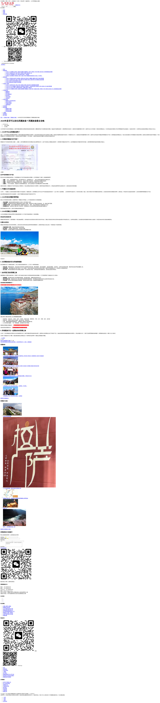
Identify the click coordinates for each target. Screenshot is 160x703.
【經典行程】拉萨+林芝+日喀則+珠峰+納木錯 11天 (19, 73)
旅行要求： (3, 546)
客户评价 (5, 115)
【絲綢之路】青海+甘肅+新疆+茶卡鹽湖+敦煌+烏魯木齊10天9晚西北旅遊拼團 (25, 79)
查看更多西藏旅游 (4, 398)
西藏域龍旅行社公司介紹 (8, 674)
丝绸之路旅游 (9, 102)
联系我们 (2, 64)
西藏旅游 (5, 70)
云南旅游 (8, 98)
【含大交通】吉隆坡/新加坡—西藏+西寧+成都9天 (19, 87)
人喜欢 (2, 338)
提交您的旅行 (3, 547)
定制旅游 (5, 105)
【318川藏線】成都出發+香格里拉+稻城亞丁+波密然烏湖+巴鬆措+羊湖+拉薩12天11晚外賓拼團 (29, 86)
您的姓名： (3, 537)
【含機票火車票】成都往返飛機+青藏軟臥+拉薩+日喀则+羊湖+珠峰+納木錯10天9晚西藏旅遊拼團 (29, 71)
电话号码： (3, 539)
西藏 (4, 11)
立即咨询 (5, 701)
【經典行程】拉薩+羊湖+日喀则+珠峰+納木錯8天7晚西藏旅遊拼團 (22, 84)
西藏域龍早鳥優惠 (7, 676)
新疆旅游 (5, 77)
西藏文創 (5, 691)
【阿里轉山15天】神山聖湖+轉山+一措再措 (17, 74)
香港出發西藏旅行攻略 (5, 340)
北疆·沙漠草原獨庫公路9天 (13, 81)
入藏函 (4, 112)
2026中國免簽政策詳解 (8, 608)
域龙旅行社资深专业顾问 (8, 675)
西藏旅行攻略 (9, 108)
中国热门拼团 (6, 83)
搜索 (14, 6)
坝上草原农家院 (6, 683)
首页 (1, 117)
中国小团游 (8, 96)
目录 (4, 697)
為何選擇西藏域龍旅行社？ (9, 611)
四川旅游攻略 (9, 111)
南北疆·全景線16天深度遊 (13, 82)
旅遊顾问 (5, 113)
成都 (4, 12)
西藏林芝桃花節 (6, 607)
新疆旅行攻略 (9, 109)
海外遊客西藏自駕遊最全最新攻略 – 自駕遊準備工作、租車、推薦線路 (16, 341)
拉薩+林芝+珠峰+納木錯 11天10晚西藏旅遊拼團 (10, 284)
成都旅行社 (5, 684)
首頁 (4, 69)
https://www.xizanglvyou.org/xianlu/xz (21, 325)
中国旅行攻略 (7, 117)
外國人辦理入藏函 (7, 606)
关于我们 (5, 673)
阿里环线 (5, 14)
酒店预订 (5, 687)
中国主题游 (5, 99)
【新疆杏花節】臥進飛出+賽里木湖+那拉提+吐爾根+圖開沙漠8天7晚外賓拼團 (25, 78)
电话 (4, 698)
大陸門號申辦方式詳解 (8, 614)
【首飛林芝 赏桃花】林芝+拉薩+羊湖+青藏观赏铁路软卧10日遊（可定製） (24, 75)
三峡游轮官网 (6, 686)
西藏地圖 (5, 615)
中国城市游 (5, 90)
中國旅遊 (5, 690)
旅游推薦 (5, 688)
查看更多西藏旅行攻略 (5, 529)
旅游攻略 (5, 107)
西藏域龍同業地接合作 (8, 610)
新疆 (4, 10)
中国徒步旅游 (9, 103)
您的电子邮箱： (4, 538)
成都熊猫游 (8, 104)
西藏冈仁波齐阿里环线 (11, 100)
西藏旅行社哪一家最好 (8, 612)
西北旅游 (8, 95)
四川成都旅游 (9, 94)
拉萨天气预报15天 (7, 682)
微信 (4, 699)
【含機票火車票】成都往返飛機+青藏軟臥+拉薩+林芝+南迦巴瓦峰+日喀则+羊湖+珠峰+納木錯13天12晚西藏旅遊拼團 (33, 88)
